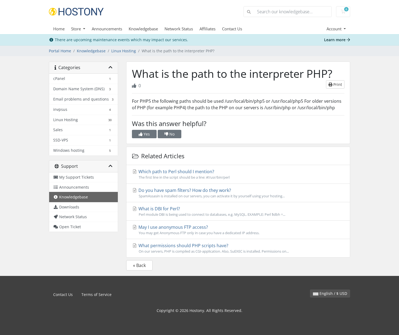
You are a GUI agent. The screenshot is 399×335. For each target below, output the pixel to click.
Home (59, 28)
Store (76, 28)
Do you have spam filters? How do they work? (211, 192)
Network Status (178, 28)
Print (337, 84)
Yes (146, 134)
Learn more (335, 39)
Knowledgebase (143, 28)
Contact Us (232, 28)
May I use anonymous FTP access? (198, 229)
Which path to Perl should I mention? (183, 174)
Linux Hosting (123, 50)
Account (335, 28)
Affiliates (207, 28)
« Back (139, 265)
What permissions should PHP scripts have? (213, 248)
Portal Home (60, 50)
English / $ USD (332, 293)
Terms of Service (96, 294)
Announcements (107, 28)
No (171, 134)
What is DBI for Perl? (211, 211)
